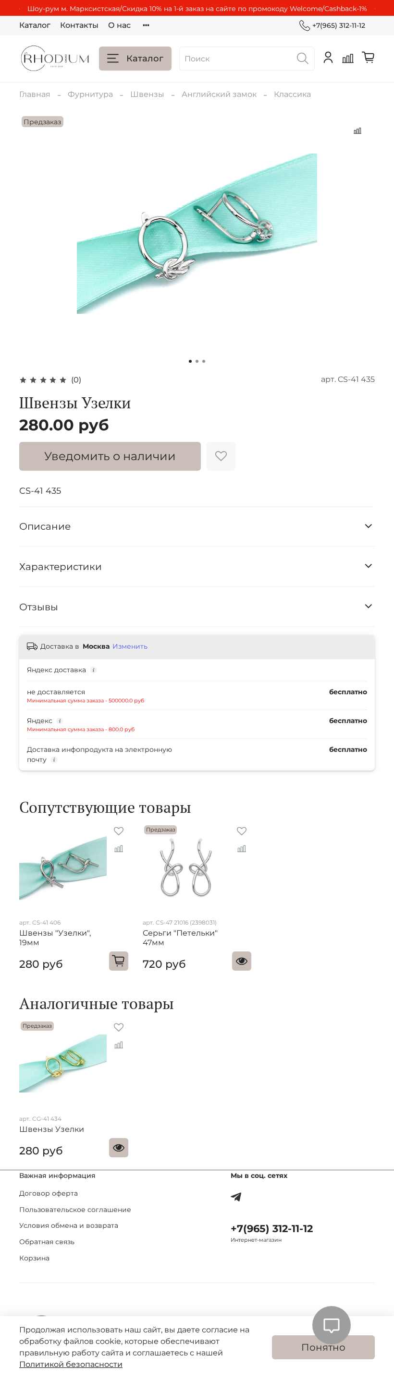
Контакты (79, 25)
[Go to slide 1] (190, 361)
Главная (34, 94)
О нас (119, 25)
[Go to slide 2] (197, 361)
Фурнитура (90, 94)
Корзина (34, 1258)
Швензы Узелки (51, 1129)
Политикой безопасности (71, 1364)
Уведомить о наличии (110, 456)
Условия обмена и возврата (68, 1225)
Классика (292, 94)
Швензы (147, 94)
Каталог (34, 25)
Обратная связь (46, 1241)
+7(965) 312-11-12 (338, 25)
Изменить (130, 646)
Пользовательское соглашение (75, 1209)
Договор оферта (48, 1193)
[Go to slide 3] (203, 361)
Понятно (323, 1347)
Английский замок (219, 94)
